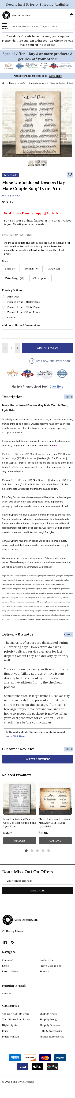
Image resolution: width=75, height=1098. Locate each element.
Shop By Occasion (50, 1025)
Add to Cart (47, 348)
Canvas (11, 317)
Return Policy (10, 971)
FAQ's (5, 965)
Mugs (5, 1030)
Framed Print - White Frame (24, 307)
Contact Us (46, 960)
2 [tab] (32, 851)
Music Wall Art (10, 1036)
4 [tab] (43, 851)
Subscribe (37, 890)
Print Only (13, 296)
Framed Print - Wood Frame (23, 312)
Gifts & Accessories (51, 1030)
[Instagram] (12, 942)
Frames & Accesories (52, 1036)
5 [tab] (48, 851)
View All (6, 993)
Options (20, 840)
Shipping (7, 960)
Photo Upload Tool (51, 965)
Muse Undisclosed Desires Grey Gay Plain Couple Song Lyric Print (19, 823)
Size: (6, 261)
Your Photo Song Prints (16, 1019)
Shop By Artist (48, 1013)
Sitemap (44, 971)
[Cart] (71, 15)
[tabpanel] (20, 814)
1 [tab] (26, 851)
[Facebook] (5, 942)
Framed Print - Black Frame (23, 301)
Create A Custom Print (15, 1013)
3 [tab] (37, 851)
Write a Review (11, 195)
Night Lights (9, 1025)
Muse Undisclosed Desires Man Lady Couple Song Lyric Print (54, 823)
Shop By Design (49, 1019)
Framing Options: (13, 290)
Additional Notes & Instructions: (21, 325)
